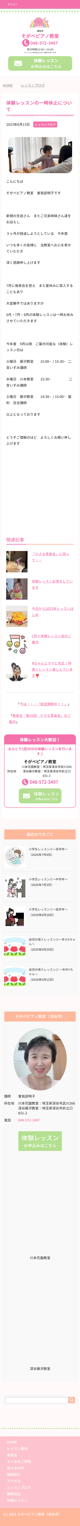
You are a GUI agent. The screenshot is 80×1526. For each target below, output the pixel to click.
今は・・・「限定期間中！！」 (44, 704)
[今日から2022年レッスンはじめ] (17, 624)
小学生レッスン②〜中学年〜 (48, 879)
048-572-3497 (44, 782)
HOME (12, 1442)
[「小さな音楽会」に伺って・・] (17, 570)
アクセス (14, 1481)
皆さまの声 (15, 1468)
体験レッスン (17, 1500)
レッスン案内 (17, 1448)
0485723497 (44, 43)
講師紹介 (14, 1474)
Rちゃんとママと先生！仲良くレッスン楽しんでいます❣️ (52, 669)
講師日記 (14, 1494)
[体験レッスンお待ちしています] (17, 597)
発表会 (12, 1455)
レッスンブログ (45, 125)
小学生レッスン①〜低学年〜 (48, 909)
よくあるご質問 (19, 1461)
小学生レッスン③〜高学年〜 (48, 849)
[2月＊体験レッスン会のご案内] (17, 652)
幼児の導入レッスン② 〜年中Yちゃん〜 (51, 972)
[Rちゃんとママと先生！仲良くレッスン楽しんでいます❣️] (17, 679)
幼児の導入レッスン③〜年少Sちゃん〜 (52, 941)
